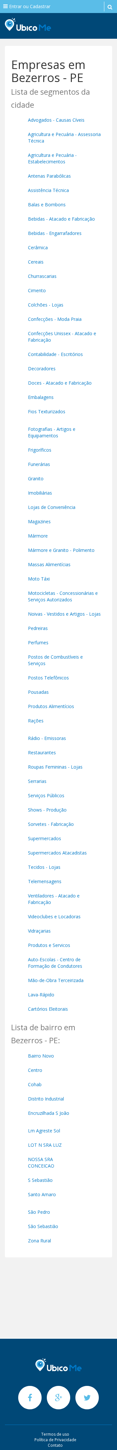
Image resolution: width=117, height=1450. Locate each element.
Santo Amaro (42, 1194)
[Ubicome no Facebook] (30, 1397)
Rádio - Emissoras (47, 738)
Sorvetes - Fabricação (51, 824)
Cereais (36, 262)
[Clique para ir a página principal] (58, 1364)
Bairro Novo (41, 1056)
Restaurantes (42, 752)
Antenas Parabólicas (49, 176)
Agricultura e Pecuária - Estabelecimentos (52, 158)
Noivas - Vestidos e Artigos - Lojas (64, 614)
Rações (36, 721)
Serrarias (37, 781)
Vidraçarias (39, 931)
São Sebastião (43, 1226)
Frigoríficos (39, 450)
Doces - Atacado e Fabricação (60, 383)
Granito (36, 478)
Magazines (39, 521)
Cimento (37, 290)
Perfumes (38, 642)
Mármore (38, 536)
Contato (55, 1445)
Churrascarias (42, 276)
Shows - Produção (47, 810)
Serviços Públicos (46, 795)
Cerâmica (38, 247)
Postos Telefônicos (48, 678)
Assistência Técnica (48, 190)
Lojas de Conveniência (51, 507)
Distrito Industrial (46, 1099)
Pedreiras (38, 628)
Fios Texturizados (46, 411)
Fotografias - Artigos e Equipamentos (51, 432)
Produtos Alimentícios (51, 706)
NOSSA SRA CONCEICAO (41, 1162)
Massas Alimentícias (49, 564)
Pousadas (38, 692)
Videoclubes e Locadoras (54, 916)
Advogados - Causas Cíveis (56, 120)
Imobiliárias (40, 493)
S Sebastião (40, 1180)
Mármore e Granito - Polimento (61, 550)
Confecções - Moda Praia (55, 319)
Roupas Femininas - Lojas (55, 767)
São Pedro (39, 1212)
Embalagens (41, 397)
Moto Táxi (39, 579)
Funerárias (39, 464)
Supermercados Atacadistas (57, 853)
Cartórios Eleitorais (48, 1009)
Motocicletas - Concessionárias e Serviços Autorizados (63, 596)
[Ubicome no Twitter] (87, 1397)
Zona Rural (39, 1241)
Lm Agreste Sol (44, 1131)
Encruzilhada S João (48, 1113)
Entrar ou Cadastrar (29, 6)
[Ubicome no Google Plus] (59, 1397)
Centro (35, 1070)
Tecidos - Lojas (44, 867)
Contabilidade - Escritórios (55, 354)
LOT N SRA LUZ (45, 1145)
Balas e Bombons (47, 204)
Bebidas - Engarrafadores (55, 233)
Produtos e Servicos (49, 945)
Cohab (35, 1084)
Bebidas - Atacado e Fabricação (61, 219)
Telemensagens (44, 881)
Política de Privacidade (55, 1440)
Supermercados (44, 838)
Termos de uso (55, 1434)
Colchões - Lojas (45, 305)
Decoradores (42, 368)
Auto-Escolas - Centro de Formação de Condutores (55, 962)
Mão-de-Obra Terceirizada (56, 980)
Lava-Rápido (41, 995)
